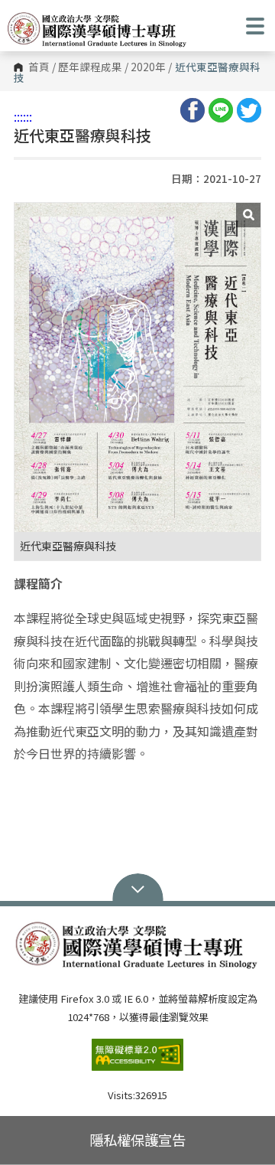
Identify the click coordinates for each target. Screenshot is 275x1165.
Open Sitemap (137, 887)
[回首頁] (97, 30)
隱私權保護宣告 (137, 1140)
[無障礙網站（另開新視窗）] (137, 1061)
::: (18, 116)
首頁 (39, 67)
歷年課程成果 (90, 67)
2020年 (148, 67)
